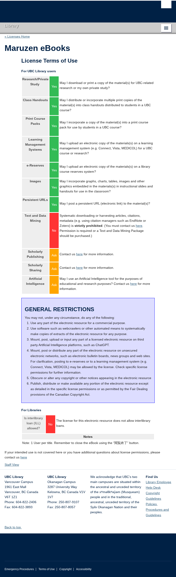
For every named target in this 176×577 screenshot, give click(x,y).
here (139, 225)
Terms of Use (46, 569)
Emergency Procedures (19, 569)
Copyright (65, 569)
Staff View (12, 464)
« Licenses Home (17, 36)
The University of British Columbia (75, 9)
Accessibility (83, 569)
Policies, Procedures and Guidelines (157, 509)
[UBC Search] (166, 6)
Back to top (13, 527)
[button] (23, 527)
